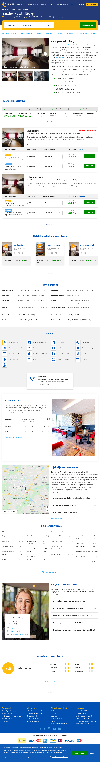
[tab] (74, 601)
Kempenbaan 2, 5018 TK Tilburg (14, 17)
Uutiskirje (54, 716)
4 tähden (70, 45)
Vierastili (5, 721)
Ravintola (49, 33)
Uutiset (53, 713)
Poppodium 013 (61, 58)
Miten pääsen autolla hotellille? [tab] (65, 505)
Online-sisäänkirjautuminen (11, 716)
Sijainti (59, 33)
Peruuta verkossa (8, 718)
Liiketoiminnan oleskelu (35, 711)
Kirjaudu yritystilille (33, 718)
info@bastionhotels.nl (84, 716)
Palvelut (39, 33)
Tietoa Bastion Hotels (58, 711)
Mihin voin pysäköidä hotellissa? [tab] (65, 512)
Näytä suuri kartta (10, 512)
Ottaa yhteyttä (82, 33)
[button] (92, 4)
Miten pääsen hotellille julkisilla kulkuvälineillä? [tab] (71, 498)
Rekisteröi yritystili (33, 721)
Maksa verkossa (7, 713)
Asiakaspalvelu (62, 4)
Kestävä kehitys (56, 721)
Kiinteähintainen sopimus (35, 713)
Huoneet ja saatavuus (9, 33)
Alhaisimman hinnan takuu (60, 724)
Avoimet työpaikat (57, 718)
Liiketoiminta (31, 4)
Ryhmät (43, 4)
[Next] (45, 54)
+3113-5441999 (33, 17)
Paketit (51, 4)
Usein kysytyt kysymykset (10, 711)
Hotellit (19, 4)
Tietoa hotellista (26, 33)
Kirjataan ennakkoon (33, 716)
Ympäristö (69, 33)
